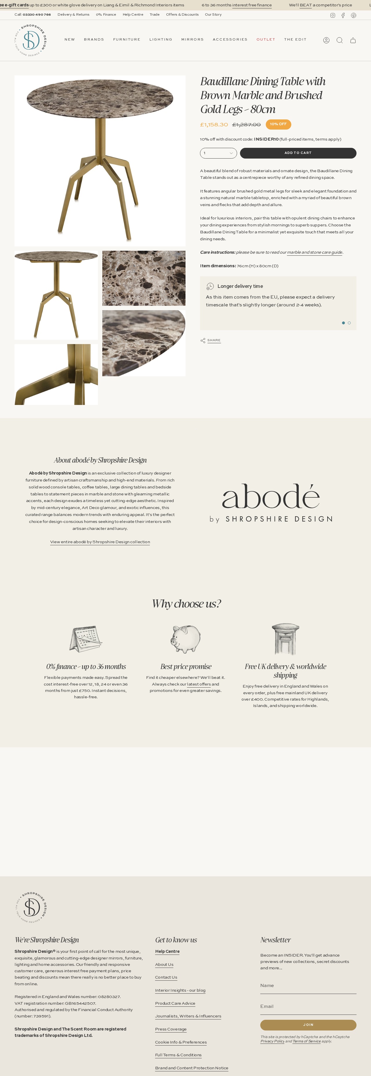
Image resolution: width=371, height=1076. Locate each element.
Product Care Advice (175, 1004)
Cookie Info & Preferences (181, 1042)
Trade (154, 15)
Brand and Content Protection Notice (191, 1068)
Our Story (213, 15)
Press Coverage (171, 1029)
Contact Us (166, 977)
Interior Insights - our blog (180, 990)
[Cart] (353, 40)
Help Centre (133, 15)
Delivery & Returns (73, 15)
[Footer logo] (31, 907)
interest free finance (252, 5)
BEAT (306, 5)
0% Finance (106, 15)
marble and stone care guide (314, 252)
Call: (32, 15)
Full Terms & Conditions (178, 1055)
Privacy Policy (272, 1041)
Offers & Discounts (182, 15)
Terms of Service (306, 1041)
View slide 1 (343, 322)
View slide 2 (349, 322)
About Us (164, 965)
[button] (94, 40)
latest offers (199, 684)
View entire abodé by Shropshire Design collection (100, 542)
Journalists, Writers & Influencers (188, 1016)
